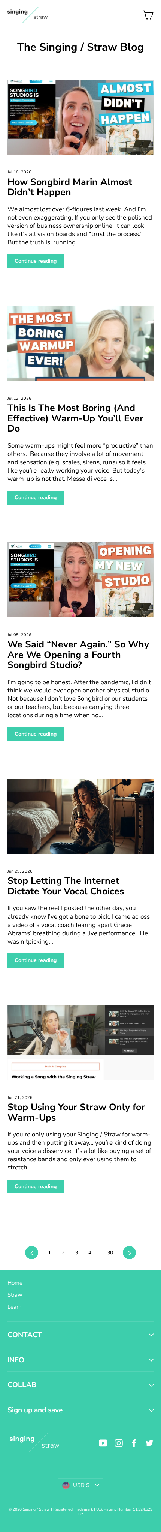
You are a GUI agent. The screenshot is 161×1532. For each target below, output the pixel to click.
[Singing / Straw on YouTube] (103, 1443)
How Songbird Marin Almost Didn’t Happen (69, 187)
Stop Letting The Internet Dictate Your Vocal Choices (65, 886)
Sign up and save (35, 1410)
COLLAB (21, 1385)
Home (14, 1283)
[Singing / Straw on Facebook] (134, 1443)
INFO (15, 1360)
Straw (14, 1295)
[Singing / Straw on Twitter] (149, 1443)
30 (110, 1252)
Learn (14, 1307)
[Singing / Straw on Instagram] (119, 1443)
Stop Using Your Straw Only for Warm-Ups (76, 1112)
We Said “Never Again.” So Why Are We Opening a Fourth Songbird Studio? (78, 654)
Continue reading (36, 261)
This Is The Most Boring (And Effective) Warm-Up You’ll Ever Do (75, 418)
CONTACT (24, 1335)
